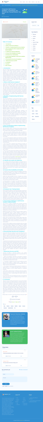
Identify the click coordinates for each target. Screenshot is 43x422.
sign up (17, 301)
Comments (7, 63)
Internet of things (35, 42)
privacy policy (25, 403)
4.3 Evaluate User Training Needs (11, 54)
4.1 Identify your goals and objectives (12, 51)
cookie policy (25, 404)
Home (3, 5)
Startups (34, 46)
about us (17, 399)
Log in (3, 386)
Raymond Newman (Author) (17, 314)
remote (33, 119)
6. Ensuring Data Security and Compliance (13, 59)
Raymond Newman (6, 16)
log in (13, 301)
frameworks (37, 116)
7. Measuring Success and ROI (11, 60)
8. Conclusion (7, 62)
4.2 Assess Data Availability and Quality (12, 53)
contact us (18, 404)
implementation (17, 156)
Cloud (33, 40)
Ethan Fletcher (8, 356)
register (6, 386)
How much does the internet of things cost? (10, 362)
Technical (34, 36)
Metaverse (34, 34)
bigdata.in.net (22, 420)
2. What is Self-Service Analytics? (11, 45)
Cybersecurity (35, 44)
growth (33, 113)
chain (33, 116)
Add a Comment (8, 65)
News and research (8, 5)
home (17, 397)
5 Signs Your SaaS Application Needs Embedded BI (37, 78)
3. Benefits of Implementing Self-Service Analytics (15, 47)
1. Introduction (8, 44)
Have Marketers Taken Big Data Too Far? (37, 96)
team (17, 403)
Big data (34, 38)
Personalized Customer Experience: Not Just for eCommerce (37, 84)
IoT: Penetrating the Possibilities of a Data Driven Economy (37, 60)
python (37, 113)
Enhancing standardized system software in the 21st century (13, 353)
